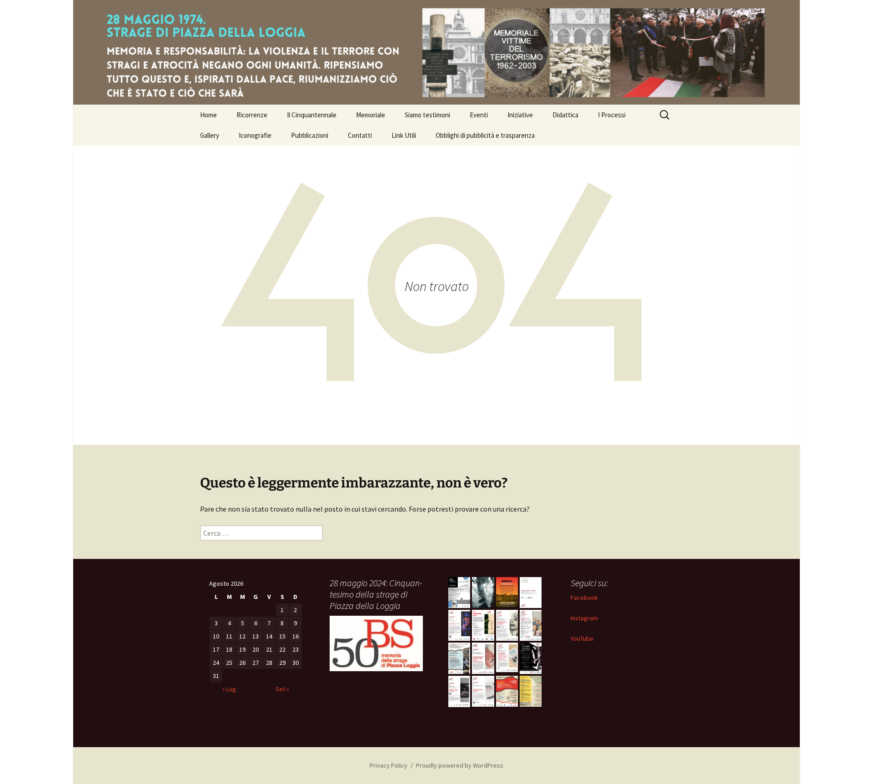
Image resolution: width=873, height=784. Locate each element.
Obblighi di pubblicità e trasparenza (485, 135)
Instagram (584, 618)
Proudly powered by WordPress (459, 765)
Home (208, 115)
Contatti (360, 135)
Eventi (479, 115)
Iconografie (255, 135)
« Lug (229, 689)
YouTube (582, 638)
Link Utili (403, 135)
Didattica (565, 115)
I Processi (612, 115)
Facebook (584, 597)
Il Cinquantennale (311, 115)
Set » (282, 689)
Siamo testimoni (427, 115)
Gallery (209, 135)
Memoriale (370, 115)
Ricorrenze (251, 115)
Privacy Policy (388, 765)
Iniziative (520, 115)
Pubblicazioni (309, 135)
